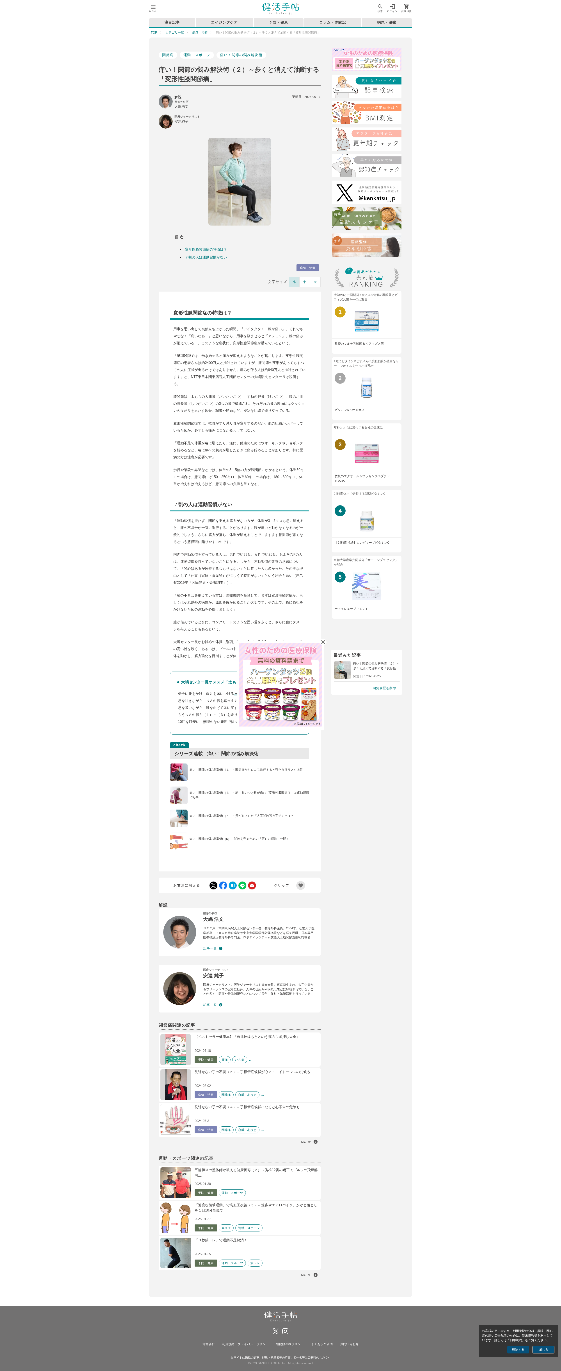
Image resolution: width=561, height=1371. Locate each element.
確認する (518, 1349)
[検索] (366, 87)
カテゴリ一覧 (174, 32)
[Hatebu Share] (232, 885)
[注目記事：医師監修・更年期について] (366, 245)
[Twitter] (366, 193)
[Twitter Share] (213, 885)
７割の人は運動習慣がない (206, 257)
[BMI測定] (366, 113)
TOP (154, 32)
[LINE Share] (242, 885)
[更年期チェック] (366, 139)
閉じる (543, 1349)
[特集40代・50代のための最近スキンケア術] (366, 219)
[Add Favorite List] (300, 885)
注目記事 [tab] (172, 22)
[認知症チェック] (366, 166)
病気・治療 (200, 32)
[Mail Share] (252, 885)
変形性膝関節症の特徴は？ (206, 249)
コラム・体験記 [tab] (332, 22)
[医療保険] (366, 60)
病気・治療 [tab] (386, 22)
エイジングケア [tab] (224, 22)
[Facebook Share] (223, 885)
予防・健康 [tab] (278, 22)
